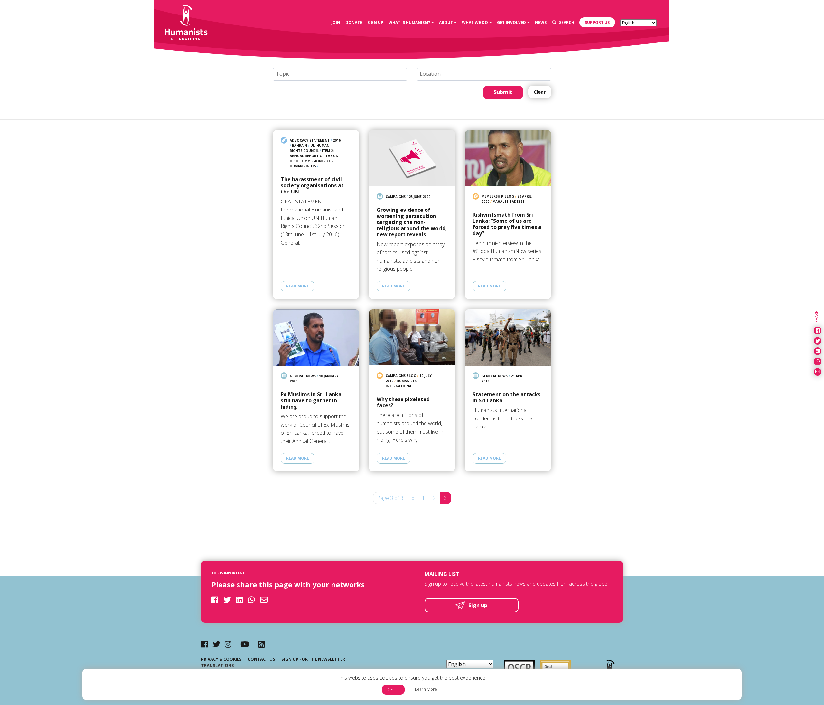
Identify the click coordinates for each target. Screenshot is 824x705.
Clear (540, 92)
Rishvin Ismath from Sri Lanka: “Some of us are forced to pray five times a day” (507, 224)
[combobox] (340, 74)
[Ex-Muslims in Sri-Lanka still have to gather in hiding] (316, 337)
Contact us (261, 659)
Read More (297, 286)
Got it (393, 690)
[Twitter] (216, 644)
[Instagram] (228, 644)
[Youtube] (244, 644)
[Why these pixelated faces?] (412, 337)
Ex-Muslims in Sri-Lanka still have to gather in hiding (311, 400)
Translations (217, 665)
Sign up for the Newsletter (313, 659)
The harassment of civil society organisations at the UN (312, 185)
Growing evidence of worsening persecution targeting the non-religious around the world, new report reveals (412, 222)
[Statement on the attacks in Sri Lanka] (508, 337)
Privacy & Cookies (221, 659)
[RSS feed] (261, 644)
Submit (503, 92)
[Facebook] (204, 644)
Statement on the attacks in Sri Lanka (506, 397)
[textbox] (342, 74)
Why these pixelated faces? (403, 402)
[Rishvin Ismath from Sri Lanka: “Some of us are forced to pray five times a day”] (508, 158)
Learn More (426, 689)
